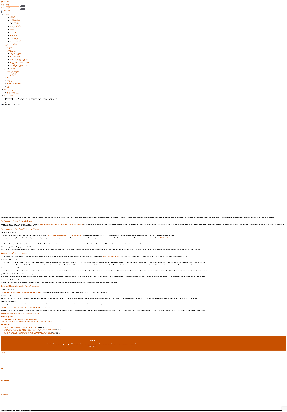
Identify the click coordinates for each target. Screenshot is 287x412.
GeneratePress (28, 410)
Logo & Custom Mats (15, 53)
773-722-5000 (9, 95)
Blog (8, 77)
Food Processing (14, 38)
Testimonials (10, 85)
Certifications (10, 82)
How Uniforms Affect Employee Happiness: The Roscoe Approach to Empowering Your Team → (26, 321)
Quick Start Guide (11, 76)
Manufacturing (13, 32)
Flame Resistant (17, 23)
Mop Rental (10, 49)
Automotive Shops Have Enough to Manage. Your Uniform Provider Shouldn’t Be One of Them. (29, 329)
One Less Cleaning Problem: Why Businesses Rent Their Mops (20, 328)
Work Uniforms (11, 16)
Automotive (13, 37)
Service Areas (4, 364)
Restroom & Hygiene (12, 64)
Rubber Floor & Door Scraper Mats (19, 59)
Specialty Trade (14, 35)
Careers (9, 80)
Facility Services (8, 46)
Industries (9, 31)
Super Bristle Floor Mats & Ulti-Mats (19, 62)
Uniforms (6, 14)
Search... (3, 6)
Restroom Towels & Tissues (17, 67)
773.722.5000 (8, 360)
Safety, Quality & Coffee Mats (17, 61)
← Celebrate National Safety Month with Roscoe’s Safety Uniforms (19, 320)
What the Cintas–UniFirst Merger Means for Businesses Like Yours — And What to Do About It (29, 334)
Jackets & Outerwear (15, 26)
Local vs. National (11, 74)
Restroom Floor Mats (15, 56)
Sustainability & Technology (14, 83)
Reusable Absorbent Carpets (17, 58)
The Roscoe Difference (13, 71)
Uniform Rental (8, 371)
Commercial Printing (15, 40)
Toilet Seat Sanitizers (15, 68)
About (5, 70)
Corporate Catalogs (12, 44)
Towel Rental (10, 50)
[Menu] (1, 12)
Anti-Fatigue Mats (14, 55)
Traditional (12, 17)
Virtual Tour (10, 79)
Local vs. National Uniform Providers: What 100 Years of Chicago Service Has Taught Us (27, 332)
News (8, 86)
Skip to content (5, 1)
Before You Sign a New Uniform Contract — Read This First (19, 331)
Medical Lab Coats (14, 28)
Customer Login (11, 92)
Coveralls (12, 29)
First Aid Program (11, 47)
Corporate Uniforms (15, 41)
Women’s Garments (15, 19)
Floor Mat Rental (11, 52)
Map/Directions (4, 365)
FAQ (8, 88)
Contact (6, 89)
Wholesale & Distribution (16, 34)
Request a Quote (11, 91)
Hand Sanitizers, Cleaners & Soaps (19, 65)
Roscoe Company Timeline (14, 73)
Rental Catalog (11, 43)
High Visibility (16, 25)
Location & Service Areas (13, 94)
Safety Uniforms (14, 22)
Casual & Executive (15, 20)
